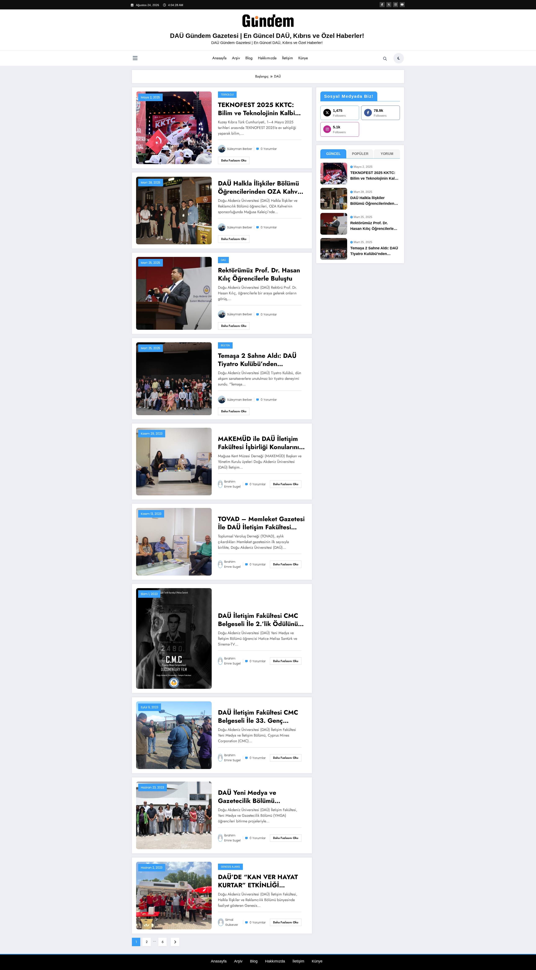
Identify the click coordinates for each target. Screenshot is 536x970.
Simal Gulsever (231, 922)
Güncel (333, 154)
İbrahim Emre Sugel (232, 484)
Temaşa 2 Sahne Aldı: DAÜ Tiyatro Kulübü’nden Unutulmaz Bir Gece (257, 360)
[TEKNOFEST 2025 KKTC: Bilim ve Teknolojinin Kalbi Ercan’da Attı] (174, 127)
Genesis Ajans (230, 866)
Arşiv (236, 58)
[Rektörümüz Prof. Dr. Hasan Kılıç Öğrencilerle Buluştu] (174, 293)
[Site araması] (385, 59)
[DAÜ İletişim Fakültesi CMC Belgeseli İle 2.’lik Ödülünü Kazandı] (174, 638)
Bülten (225, 345)
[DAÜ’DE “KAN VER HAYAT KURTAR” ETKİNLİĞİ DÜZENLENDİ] (174, 895)
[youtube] (402, 4)
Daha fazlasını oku (233, 160)
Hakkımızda (267, 58)
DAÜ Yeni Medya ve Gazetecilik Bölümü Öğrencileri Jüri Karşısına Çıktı (254, 796)
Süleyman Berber (239, 149)
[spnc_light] (398, 58)
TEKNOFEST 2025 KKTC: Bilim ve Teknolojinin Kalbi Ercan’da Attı (256, 109)
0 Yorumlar (269, 149)
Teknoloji (227, 94)
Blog (249, 58)
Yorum (387, 154)
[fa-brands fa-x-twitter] (388, 4)
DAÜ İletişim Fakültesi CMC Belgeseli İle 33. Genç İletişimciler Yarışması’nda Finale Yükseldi (258, 716)
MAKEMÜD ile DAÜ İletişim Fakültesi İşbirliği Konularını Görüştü (258, 443)
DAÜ (223, 260)
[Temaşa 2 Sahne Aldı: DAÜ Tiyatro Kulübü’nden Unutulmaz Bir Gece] (174, 378)
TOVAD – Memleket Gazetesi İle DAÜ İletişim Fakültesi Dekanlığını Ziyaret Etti (261, 523)
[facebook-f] (382, 4)
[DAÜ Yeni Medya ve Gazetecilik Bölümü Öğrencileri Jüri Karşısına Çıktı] (174, 815)
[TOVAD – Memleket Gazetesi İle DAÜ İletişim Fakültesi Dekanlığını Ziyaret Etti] (174, 541)
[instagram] (395, 4)
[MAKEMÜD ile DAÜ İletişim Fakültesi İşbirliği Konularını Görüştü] (174, 461)
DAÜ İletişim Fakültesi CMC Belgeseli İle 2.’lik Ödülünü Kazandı (258, 620)
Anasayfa (219, 58)
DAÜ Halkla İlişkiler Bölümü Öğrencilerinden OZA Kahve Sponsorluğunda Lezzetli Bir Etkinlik (259, 187)
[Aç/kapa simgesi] (135, 58)
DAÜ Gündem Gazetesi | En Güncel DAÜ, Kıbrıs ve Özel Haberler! (267, 35)
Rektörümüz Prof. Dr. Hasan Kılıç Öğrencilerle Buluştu (259, 274)
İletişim (287, 58)
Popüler (360, 154)
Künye (303, 58)
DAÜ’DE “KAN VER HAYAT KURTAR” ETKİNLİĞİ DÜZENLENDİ (258, 881)
